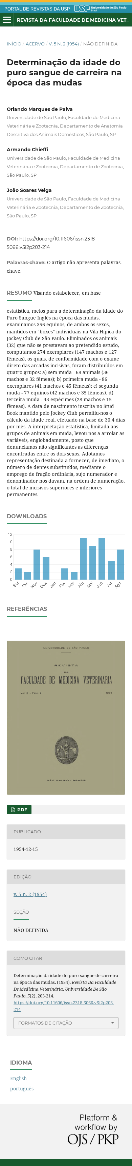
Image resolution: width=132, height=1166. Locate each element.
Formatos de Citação (45, 1023)
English (18, 1078)
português (22, 1088)
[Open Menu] (7, 20)
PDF (21, 809)
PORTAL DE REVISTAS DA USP (37, 9)
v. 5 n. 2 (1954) (64, 43)
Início (14, 43)
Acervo (35, 43)
